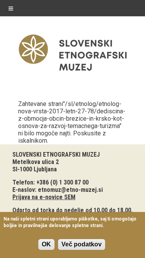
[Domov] (73, 72)
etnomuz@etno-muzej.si (70, 189)
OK (46, 244)
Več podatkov (81, 244)
